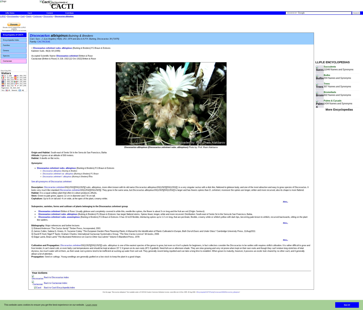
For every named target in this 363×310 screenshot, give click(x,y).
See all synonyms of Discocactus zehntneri (51, 181)
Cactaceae (37, 16)
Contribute (69, 13)
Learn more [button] (91, 305)
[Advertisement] (339, 38)
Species (6, 56)
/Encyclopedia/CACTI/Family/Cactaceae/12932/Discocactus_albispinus (218, 292)
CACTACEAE (43, 42)
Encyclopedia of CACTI (13, 35)
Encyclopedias (13, 16)
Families (6, 45)
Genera (6, 50)
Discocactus (48, 16)
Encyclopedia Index (11, 40)
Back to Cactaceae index (55, 283)
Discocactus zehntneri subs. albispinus (56, 168)
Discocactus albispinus (64, 16)
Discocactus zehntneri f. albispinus (57, 176)
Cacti (30, 13)
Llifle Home (9, 13)
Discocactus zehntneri (67, 56)
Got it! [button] (347, 305)
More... (285, 201)
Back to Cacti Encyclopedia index (59, 287)
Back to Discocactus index (56, 277)
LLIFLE (3, 16)
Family (28, 16)
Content (50, 13)
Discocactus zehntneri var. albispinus (58, 174)
